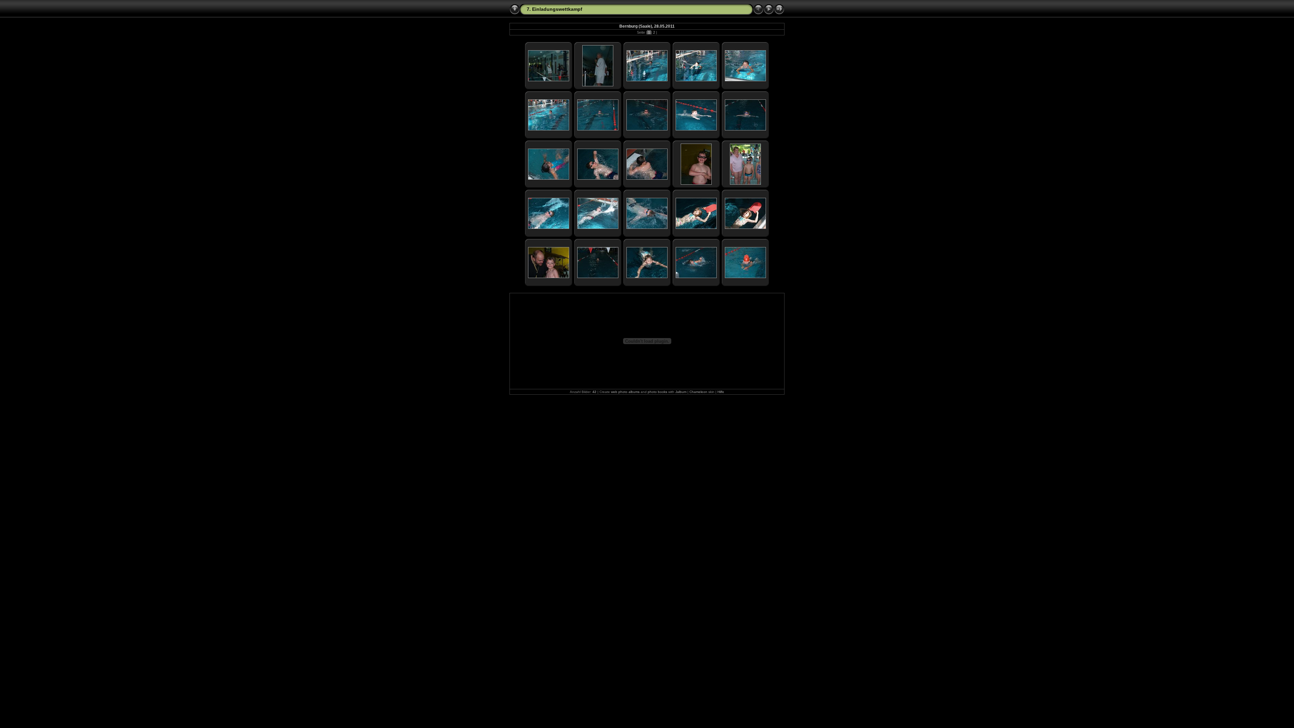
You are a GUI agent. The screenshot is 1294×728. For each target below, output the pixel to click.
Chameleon (698, 392)
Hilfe (720, 392)
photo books (657, 392)
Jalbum (680, 392)
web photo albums (625, 392)
